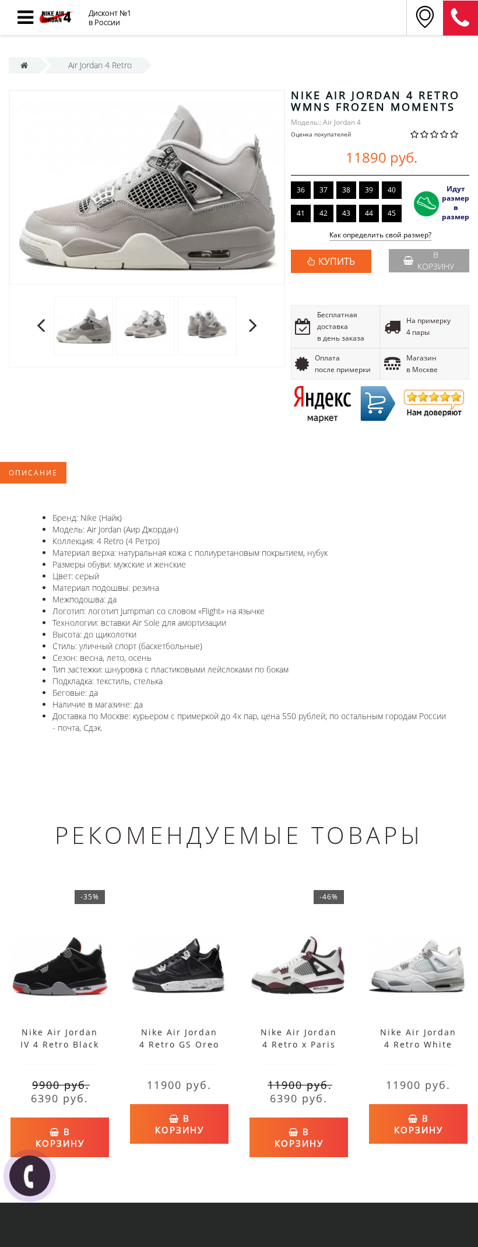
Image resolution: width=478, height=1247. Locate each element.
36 (301, 190)
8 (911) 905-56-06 (460, 18)
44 (369, 213)
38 (346, 190)
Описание (33, 473)
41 (301, 213)
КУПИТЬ (336, 261)
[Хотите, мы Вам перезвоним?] (29, 1176)
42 (323, 213)
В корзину (435, 260)
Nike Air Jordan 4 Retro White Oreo (418, 1044)
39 (369, 190)
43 (346, 213)
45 (392, 213)
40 (392, 190)
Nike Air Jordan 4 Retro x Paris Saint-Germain (299, 1044)
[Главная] (24, 65)
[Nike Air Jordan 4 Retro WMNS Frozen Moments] (83, 325)
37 (323, 190)
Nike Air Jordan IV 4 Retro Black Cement (59, 1044)
